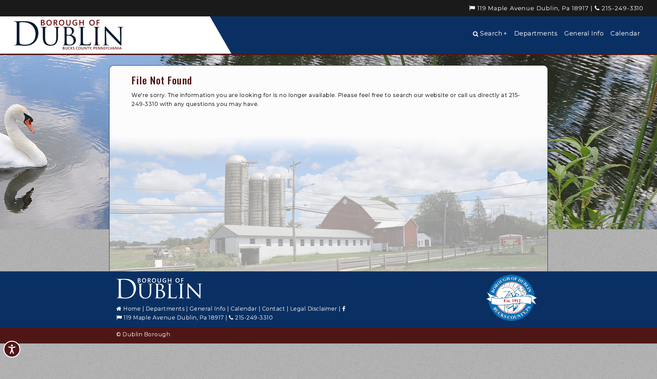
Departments (536, 33)
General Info (584, 33)
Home (131, 309)
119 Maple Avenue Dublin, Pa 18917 (532, 8)
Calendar (625, 33)
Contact (273, 309)
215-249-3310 (621, 8)
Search (493, 33)
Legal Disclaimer (313, 309)
